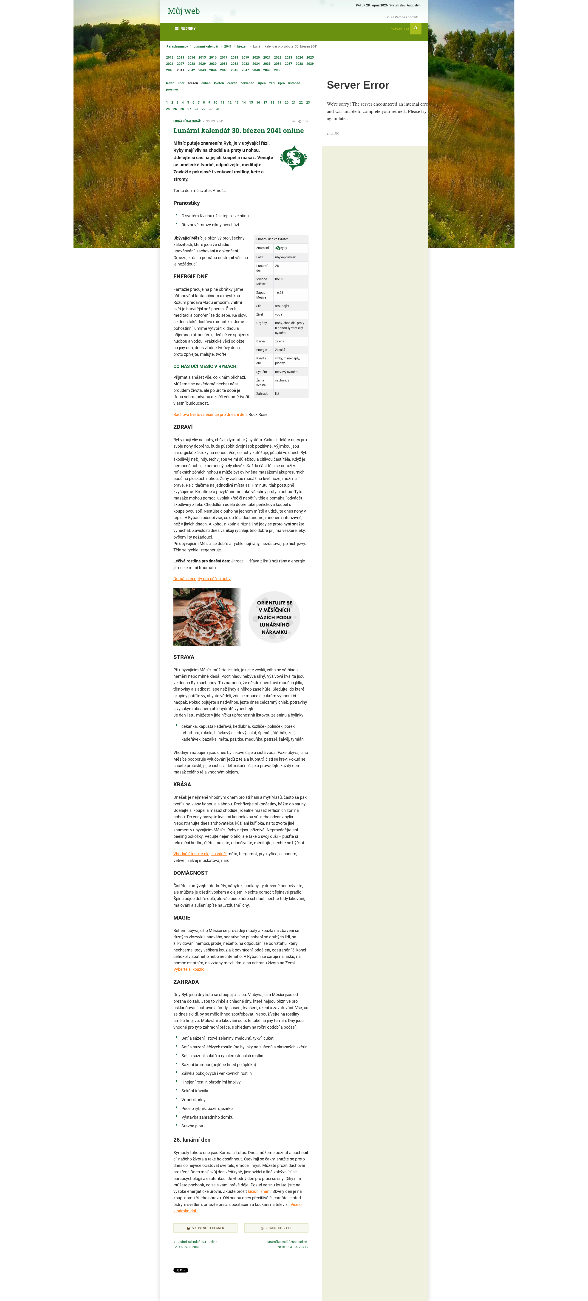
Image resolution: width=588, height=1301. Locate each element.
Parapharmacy (177, 46)
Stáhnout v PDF (279, 1228)
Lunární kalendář (206, 46)
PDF (305, 122)
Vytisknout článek (208, 1228)
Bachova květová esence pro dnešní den (210, 414)
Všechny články (404, 29)
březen (242, 46)
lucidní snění (259, 1191)
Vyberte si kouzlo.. (190, 969)
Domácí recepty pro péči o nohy (202, 578)
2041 (228, 46)
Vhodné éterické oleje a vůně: (200, 853)
